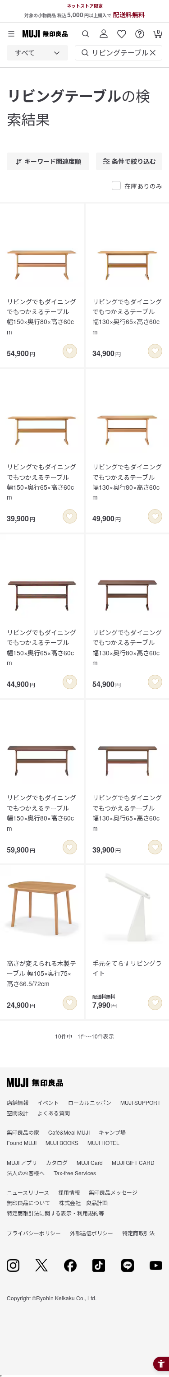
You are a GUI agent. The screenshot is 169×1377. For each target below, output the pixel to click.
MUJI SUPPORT (140, 1102)
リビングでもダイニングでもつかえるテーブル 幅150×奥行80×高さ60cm (41, 316)
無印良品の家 (23, 1132)
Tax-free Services (75, 1173)
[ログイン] (103, 30)
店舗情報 (17, 1102)
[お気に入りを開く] (121, 30)
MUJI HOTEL (103, 1142)
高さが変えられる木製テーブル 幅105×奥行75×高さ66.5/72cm (41, 973)
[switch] (70, 351)
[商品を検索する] (85, 30)
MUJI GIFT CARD (133, 1162)
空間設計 (17, 1113)
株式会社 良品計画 (83, 1202)
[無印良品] (35, 1082)
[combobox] (37, 52)
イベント (48, 1102)
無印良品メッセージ (113, 1192)
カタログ (57, 1162)
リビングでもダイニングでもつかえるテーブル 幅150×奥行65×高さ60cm (41, 481)
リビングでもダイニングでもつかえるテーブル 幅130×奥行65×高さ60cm (127, 316)
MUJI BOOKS (62, 1142)
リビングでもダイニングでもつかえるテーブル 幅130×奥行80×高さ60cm (127, 481)
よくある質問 (53, 1113)
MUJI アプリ (22, 1162)
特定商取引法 (138, 1233)
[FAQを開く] (139, 30)
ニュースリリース (28, 1192)
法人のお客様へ (26, 1173)
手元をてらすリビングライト (127, 968)
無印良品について (28, 1202)
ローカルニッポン (89, 1102)
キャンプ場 (112, 1132)
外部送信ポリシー (91, 1233)
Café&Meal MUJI (69, 1132)
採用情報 (69, 1192)
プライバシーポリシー (34, 1233)
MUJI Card (90, 1162)
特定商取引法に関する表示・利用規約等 (55, 1213)
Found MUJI (22, 1142)
